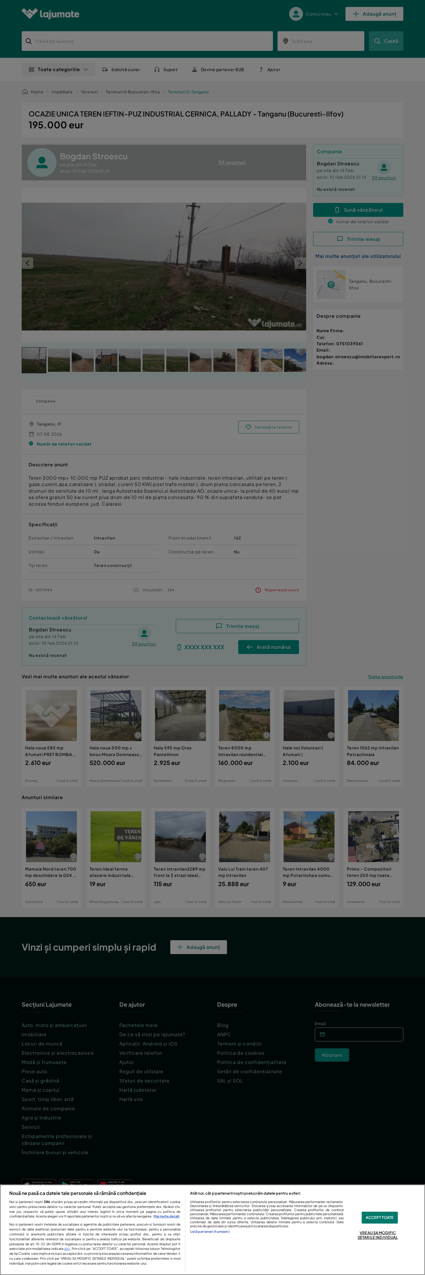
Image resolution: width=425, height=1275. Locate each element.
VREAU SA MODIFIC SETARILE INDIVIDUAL (378, 1235)
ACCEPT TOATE (380, 1217)
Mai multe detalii (167, 1216)
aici (67, 1248)
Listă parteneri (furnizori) (210, 1231)
